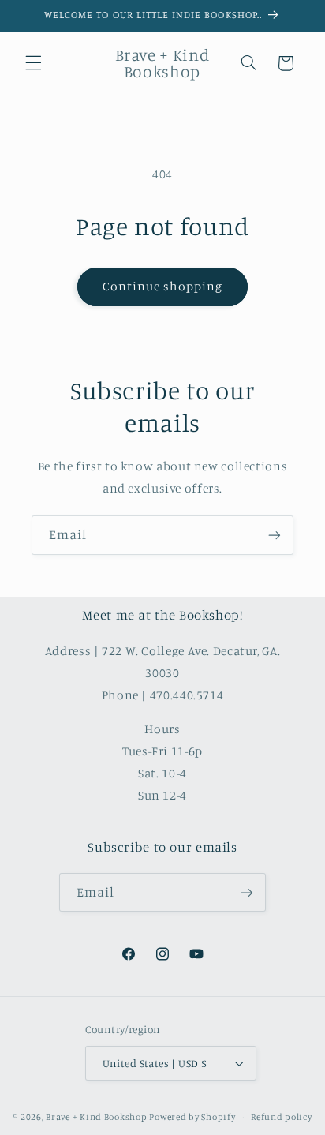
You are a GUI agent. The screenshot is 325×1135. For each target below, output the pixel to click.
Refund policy (281, 1116)
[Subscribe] (274, 534)
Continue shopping (163, 286)
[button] (33, 63)
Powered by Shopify (192, 1116)
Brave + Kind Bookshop (96, 1116)
